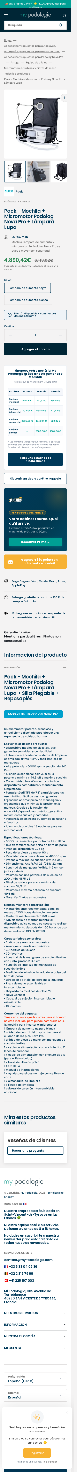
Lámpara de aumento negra (27, 281)
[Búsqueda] (61, 25)
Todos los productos (17, 73)
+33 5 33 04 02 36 (23, 1258)
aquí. (61, 1012)
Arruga (15, 62)
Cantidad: (10, 318)
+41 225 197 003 (21, 1272)
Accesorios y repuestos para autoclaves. (30, 46)
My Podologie (29, 1184)
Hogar (7, 40)
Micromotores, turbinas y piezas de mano (30, 68)
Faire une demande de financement (35, 451)
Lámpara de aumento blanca (28, 293)
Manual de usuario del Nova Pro (33, 706)
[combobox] (35, 25)
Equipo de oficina (36, 62)
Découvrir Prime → (35, 534)
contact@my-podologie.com (28, 1251)
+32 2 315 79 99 (21, 1265)
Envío (28, 257)
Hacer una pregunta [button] (28, 1142)
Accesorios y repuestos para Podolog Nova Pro (33, 57)
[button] (5, 15)
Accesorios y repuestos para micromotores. (32, 51)
